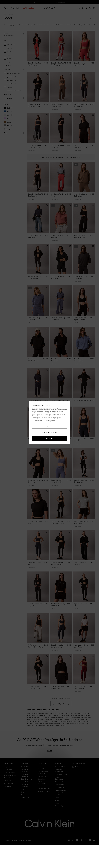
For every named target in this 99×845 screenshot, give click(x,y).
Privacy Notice (51, 420)
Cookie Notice (38, 420)
